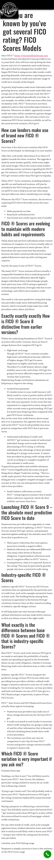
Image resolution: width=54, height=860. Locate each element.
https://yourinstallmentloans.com (31, 55)
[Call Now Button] (47, 854)
